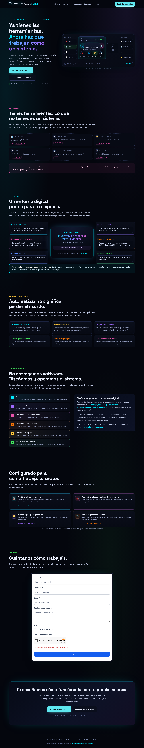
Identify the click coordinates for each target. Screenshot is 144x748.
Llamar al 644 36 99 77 (84, 709)
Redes (61, 739)
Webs (56, 739)
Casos (80, 739)
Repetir (128, 64)
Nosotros (87, 739)
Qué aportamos (76, 4)
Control (65, 4)
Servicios (49, 739)
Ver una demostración (21, 70)
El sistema (56, 4)
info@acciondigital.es (79, 743)
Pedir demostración (125, 4)
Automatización (71, 739)
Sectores (87, 4)
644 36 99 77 (93, 743)
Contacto (96, 4)
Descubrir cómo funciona (22, 77)
